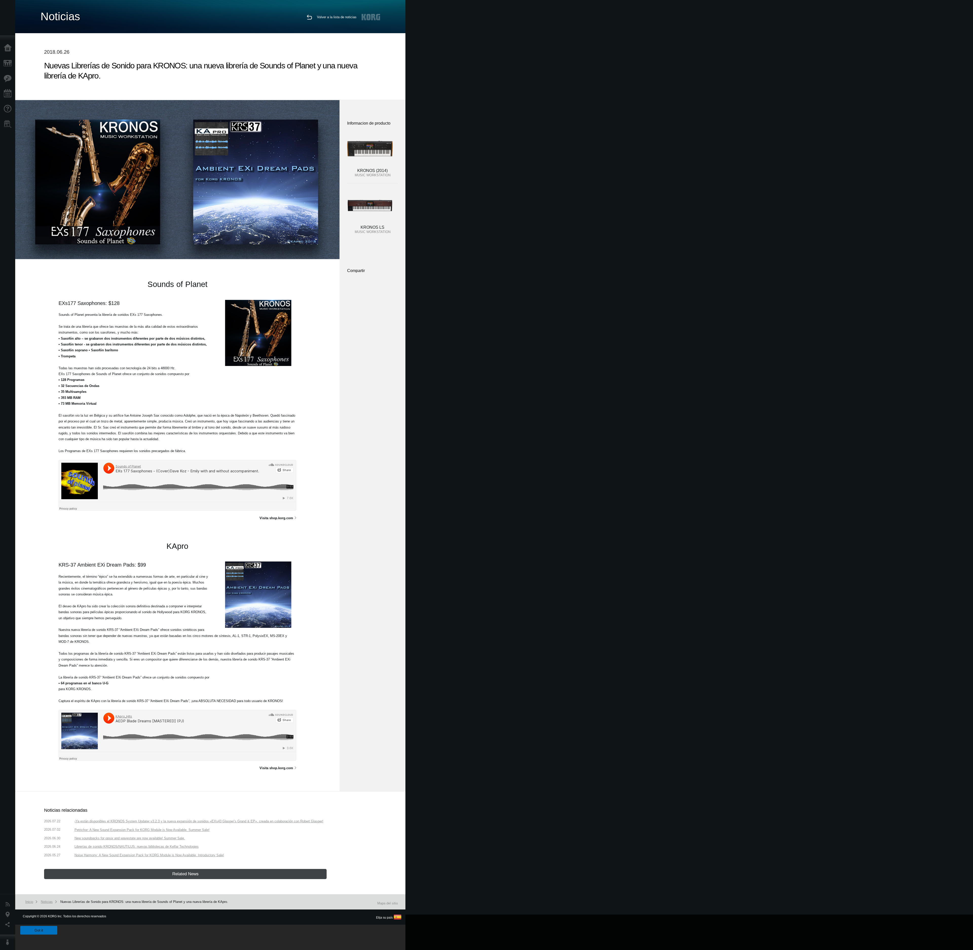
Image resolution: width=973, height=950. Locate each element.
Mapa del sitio (387, 903)
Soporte (9, 109)
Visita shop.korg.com (276, 518)
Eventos (9, 93)
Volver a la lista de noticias (337, 17)
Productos (9, 63)
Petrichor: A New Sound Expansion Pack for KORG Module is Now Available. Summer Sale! (142, 830)
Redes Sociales (9, 925)
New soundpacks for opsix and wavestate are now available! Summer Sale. (129, 838)
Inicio (9, 48)
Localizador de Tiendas (9, 126)
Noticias (9, 904)
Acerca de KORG (9, 942)
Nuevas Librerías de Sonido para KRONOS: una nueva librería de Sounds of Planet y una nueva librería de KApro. (144, 902)
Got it (38, 930)
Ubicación (9, 914)
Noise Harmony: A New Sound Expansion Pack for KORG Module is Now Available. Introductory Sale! (149, 855)
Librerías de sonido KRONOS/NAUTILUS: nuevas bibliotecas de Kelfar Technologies (136, 846)
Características (9, 78)
